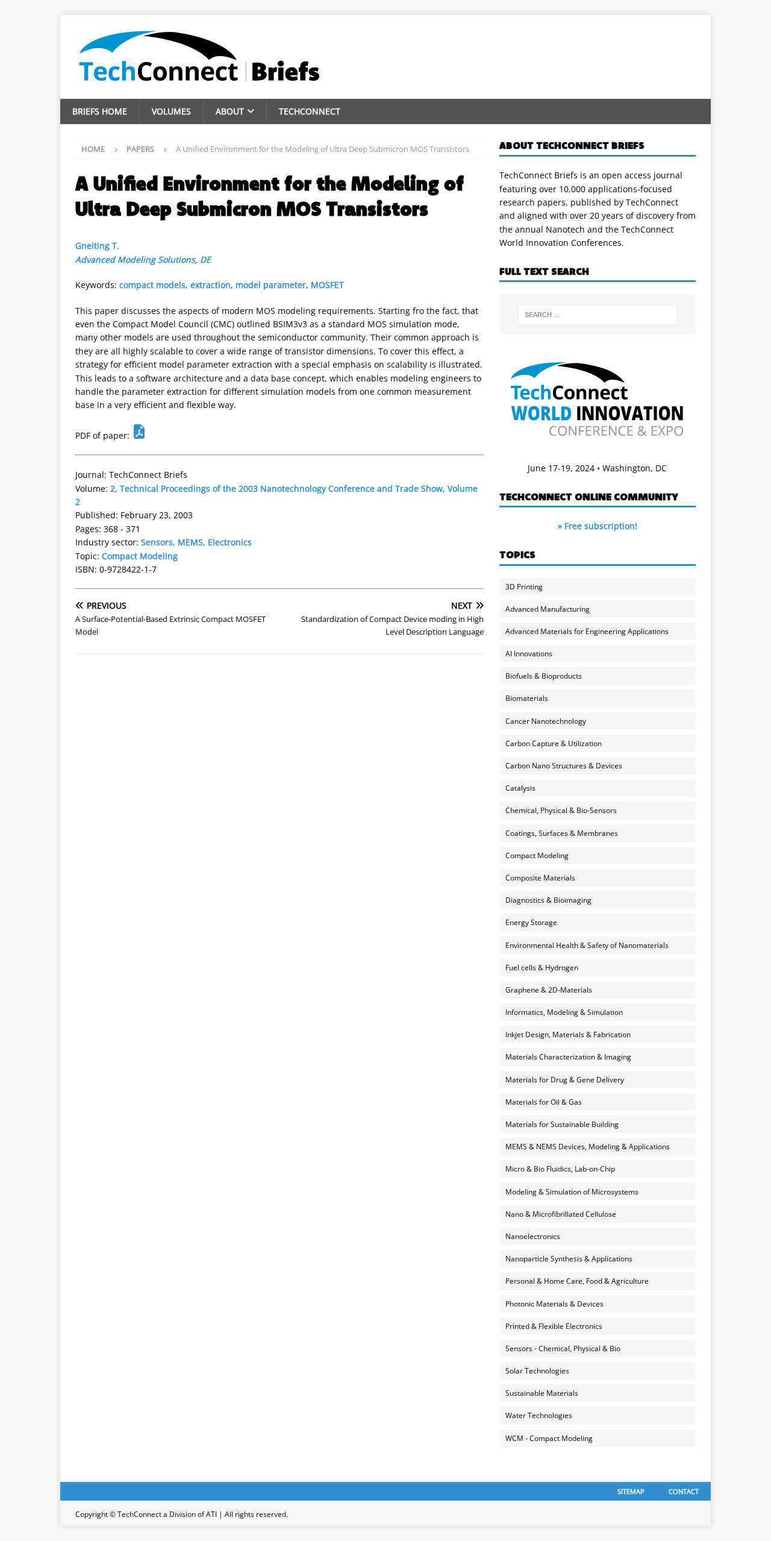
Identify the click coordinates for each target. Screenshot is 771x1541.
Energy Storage (531, 922)
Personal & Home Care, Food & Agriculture (577, 1281)
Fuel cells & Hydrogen (541, 967)
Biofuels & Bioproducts (543, 676)
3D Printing (524, 587)
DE (205, 259)
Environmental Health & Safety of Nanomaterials (587, 945)
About (230, 111)
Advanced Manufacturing (547, 609)
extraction (210, 284)
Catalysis (520, 788)
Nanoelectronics (532, 1236)
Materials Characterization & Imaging (568, 1057)
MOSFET (327, 284)
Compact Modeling (140, 556)
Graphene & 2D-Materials (548, 990)
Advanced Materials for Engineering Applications (587, 631)
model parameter (271, 284)
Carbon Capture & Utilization (553, 743)
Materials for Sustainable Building (562, 1124)
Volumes (171, 111)
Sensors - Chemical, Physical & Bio (562, 1348)
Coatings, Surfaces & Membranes (561, 833)
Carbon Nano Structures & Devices (563, 766)
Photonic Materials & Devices (554, 1304)
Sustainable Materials (541, 1393)
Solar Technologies (537, 1371)
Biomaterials (526, 698)
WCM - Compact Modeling (549, 1438)
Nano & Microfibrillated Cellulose (560, 1214)
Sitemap (631, 1491)
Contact (684, 1491)
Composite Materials (540, 878)
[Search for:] (597, 314)
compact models (152, 284)
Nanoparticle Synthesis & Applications (568, 1259)
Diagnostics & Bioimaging (548, 900)
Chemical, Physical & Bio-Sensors (561, 810)
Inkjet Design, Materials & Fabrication (568, 1034)
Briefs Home (99, 111)
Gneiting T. (97, 245)
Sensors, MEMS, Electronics (196, 542)
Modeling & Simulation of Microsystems (571, 1192)
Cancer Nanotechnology (545, 721)
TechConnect (309, 111)
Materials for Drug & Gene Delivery (564, 1080)
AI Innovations (528, 653)
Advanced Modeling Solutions (135, 259)
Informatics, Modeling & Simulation (564, 1012)
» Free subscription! (597, 526)
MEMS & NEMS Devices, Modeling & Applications (587, 1146)
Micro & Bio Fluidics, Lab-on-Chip (560, 1169)
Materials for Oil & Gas (543, 1102)
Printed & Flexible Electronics (553, 1326)
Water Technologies (538, 1415)
